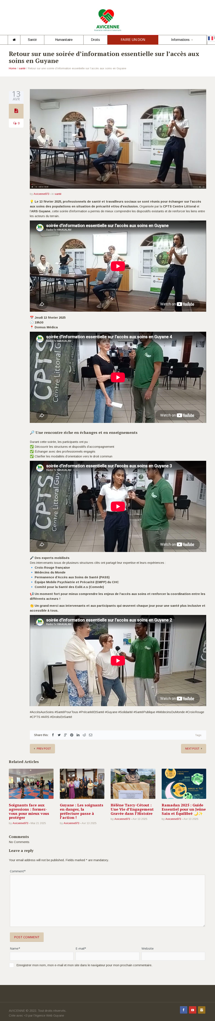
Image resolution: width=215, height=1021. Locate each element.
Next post (192, 748)
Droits (95, 39)
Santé (32, 39)
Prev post (44, 748)
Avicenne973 (41, 193)
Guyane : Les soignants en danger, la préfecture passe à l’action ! (81, 811)
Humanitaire (64, 39)
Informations (180, 39)
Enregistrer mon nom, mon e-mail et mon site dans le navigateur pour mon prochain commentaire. (84, 965)
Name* (15, 948)
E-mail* (81, 948)
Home (12, 68)
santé (22, 68)
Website (148, 948)
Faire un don (133, 39)
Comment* (18, 871)
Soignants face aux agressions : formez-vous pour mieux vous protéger (29, 811)
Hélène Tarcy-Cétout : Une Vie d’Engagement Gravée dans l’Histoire (132, 809)
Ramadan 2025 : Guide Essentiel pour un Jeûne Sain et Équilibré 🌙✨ (184, 809)
